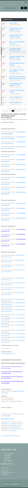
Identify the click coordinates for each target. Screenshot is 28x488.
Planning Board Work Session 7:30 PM (17, 57)
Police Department (8, 460)
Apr (18, 108)
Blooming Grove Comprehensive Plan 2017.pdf (12, 423)
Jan (8, 108)
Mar (15, 108)
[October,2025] (25, 111)
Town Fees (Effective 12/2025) (8, 353)
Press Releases (7, 455)
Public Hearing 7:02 (15, 97)
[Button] (25, 8)
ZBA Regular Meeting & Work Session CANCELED (17, 77)
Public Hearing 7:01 (15, 102)
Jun (25, 108)
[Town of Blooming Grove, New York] (8, 8)
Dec (19, 110)
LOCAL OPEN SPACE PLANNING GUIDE (10, 435)
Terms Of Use (5, 484)
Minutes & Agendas (8, 453)
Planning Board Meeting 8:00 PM (15, 49)
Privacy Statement (14, 484)
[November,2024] (22, 111)
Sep (10, 110)
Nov (16, 110)
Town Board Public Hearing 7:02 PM (16, 36)
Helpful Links (7, 459)
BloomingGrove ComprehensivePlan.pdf (10, 427)
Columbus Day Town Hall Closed (16, 71)
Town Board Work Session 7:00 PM (15, 84)
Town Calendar (7, 457)
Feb (11, 108)
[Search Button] (22, 8)
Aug (6, 110)
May (22, 108)
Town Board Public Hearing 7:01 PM (16, 29)
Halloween (13, 23)
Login (25, 2)
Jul (3, 110)
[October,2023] (3, 109)
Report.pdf (14, 430)
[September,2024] (5, 109)
